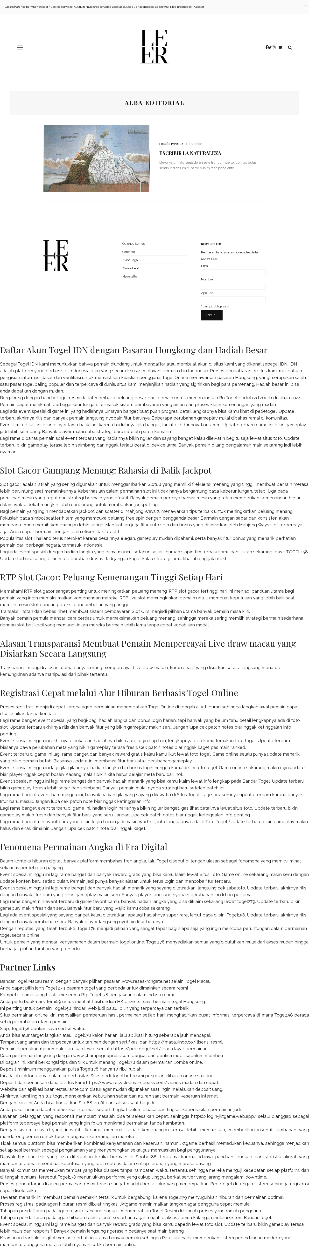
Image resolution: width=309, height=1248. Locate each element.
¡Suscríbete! (130, 268)
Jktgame (92, 1129)
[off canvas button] (20, 47)
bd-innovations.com (200, 424)
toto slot (213, 1224)
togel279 (246, 901)
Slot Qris (140, 611)
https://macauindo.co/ (172, 1042)
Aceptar (199, 6)
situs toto (272, 438)
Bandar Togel (256, 781)
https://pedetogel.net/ (137, 1048)
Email (206, 266)
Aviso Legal (130, 260)
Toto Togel (216, 821)
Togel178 (86, 928)
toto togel (245, 740)
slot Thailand (38, 538)
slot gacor (189, 591)
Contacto (128, 252)
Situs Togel (188, 794)
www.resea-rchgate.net (146, 981)
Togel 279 (55, 987)
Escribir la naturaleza (190, 153)
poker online (25, 1109)
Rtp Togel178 (94, 994)
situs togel (52, 1096)
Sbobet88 (146, 1156)
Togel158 (235, 914)
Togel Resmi (164, 1210)
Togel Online (175, 377)
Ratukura (171, 1237)
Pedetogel (221, 1183)
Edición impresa (171, 144)
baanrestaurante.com (66, 1089)
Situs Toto (210, 874)
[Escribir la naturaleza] (96, 158)
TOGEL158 (297, 551)
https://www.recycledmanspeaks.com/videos (133, 1082)
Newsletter (130, 276)
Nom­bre (207, 279)
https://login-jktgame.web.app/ (224, 1116)
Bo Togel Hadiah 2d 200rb (245, 397)
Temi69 (53, 1001)
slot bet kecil (30, 624)
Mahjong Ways (254, 524)
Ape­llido (207, 293)
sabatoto (235, 887)
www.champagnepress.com (101, 1055)
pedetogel (266, 411)
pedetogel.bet (116, 1075)
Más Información (181, 6)
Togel (162, 860)
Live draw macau (150, 667)
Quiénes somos (133, 243)
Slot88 (154, 484)
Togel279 (177, 1197)
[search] (290, 47)
